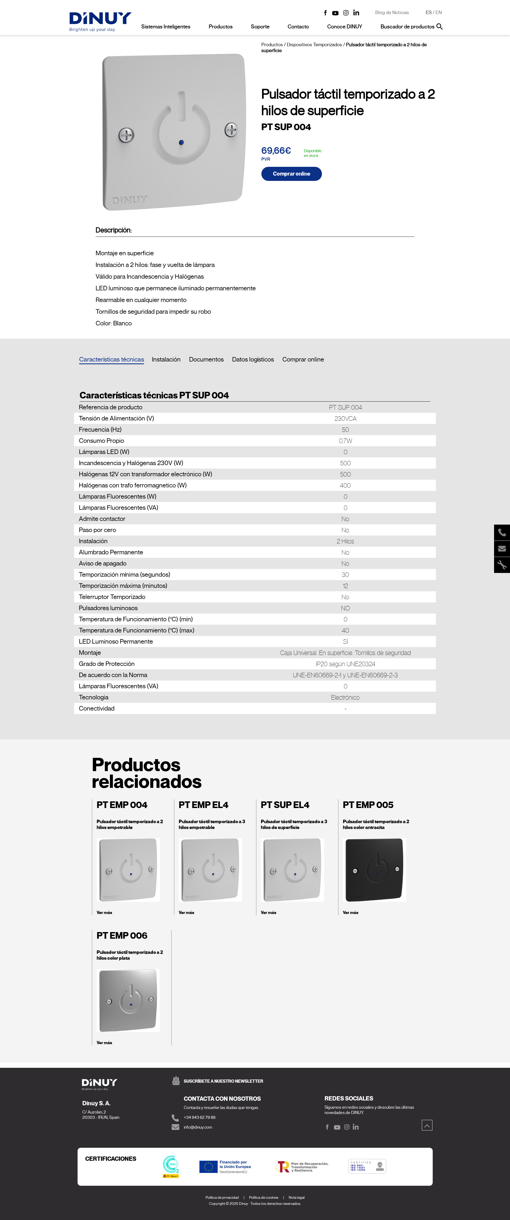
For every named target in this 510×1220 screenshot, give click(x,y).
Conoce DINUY (344, 26)
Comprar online (291, 174)
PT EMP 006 (122, 935)
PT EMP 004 (122, 805)
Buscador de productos (408, 26)
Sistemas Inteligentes (165, 26)
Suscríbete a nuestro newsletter (223, 1081)
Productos (221, 26)
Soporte (260, 26)
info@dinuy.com (198, 1127)
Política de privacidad (222, 1197)
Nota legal (297, 1197)
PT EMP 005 (368, 805)
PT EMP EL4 (203, 805)
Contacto (298, 26)
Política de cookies (263, 1197)
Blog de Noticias (392, 12)
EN (439, 12)
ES (429, 12)
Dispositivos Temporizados (314, 45)
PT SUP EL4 (285, 805)
